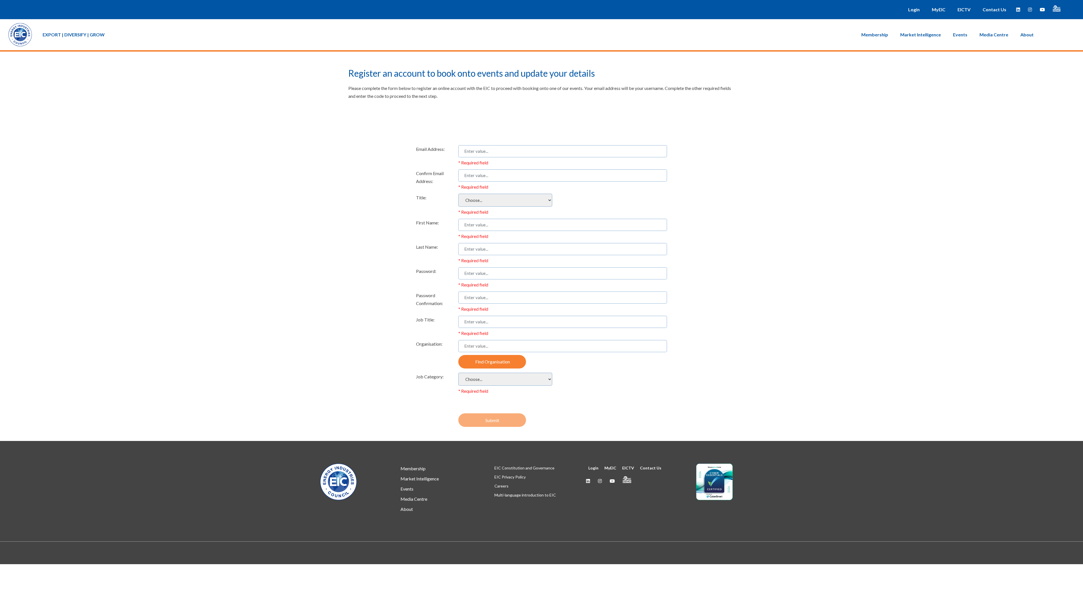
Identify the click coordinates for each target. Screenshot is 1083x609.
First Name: (427, 222)
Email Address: (430, 149)
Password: (426, 271)
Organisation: (429, 344)
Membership (874, 34)
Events (960, 34)
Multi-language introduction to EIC (525, 495)
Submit (492, 420)
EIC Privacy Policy (510, 477)
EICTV (963, 9)
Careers (501, 486)
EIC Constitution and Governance (524, 467)
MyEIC (938, 9)
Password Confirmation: (429, 299)
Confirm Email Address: (430, 177)
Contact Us (994, 9)
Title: (421, 197)
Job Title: (425, 319)
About (1027, 34)
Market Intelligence (920, 34)
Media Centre (993, 34)
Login (914, 9)
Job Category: (430, 376)
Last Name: (427, 247)
